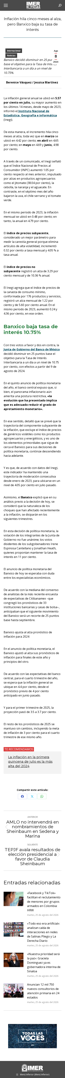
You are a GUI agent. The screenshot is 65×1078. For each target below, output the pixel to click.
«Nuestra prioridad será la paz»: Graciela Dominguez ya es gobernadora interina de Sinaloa (43, 962)
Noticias (11, 55)
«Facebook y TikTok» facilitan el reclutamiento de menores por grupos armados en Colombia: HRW (43, 901)
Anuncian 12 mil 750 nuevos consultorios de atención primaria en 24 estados (43, 991)
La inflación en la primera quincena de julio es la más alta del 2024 (30, 761)
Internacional (13, 51)
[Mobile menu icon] (6, 5)
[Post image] (13, 899)
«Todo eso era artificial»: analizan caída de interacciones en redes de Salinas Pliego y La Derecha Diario (43, 932)
